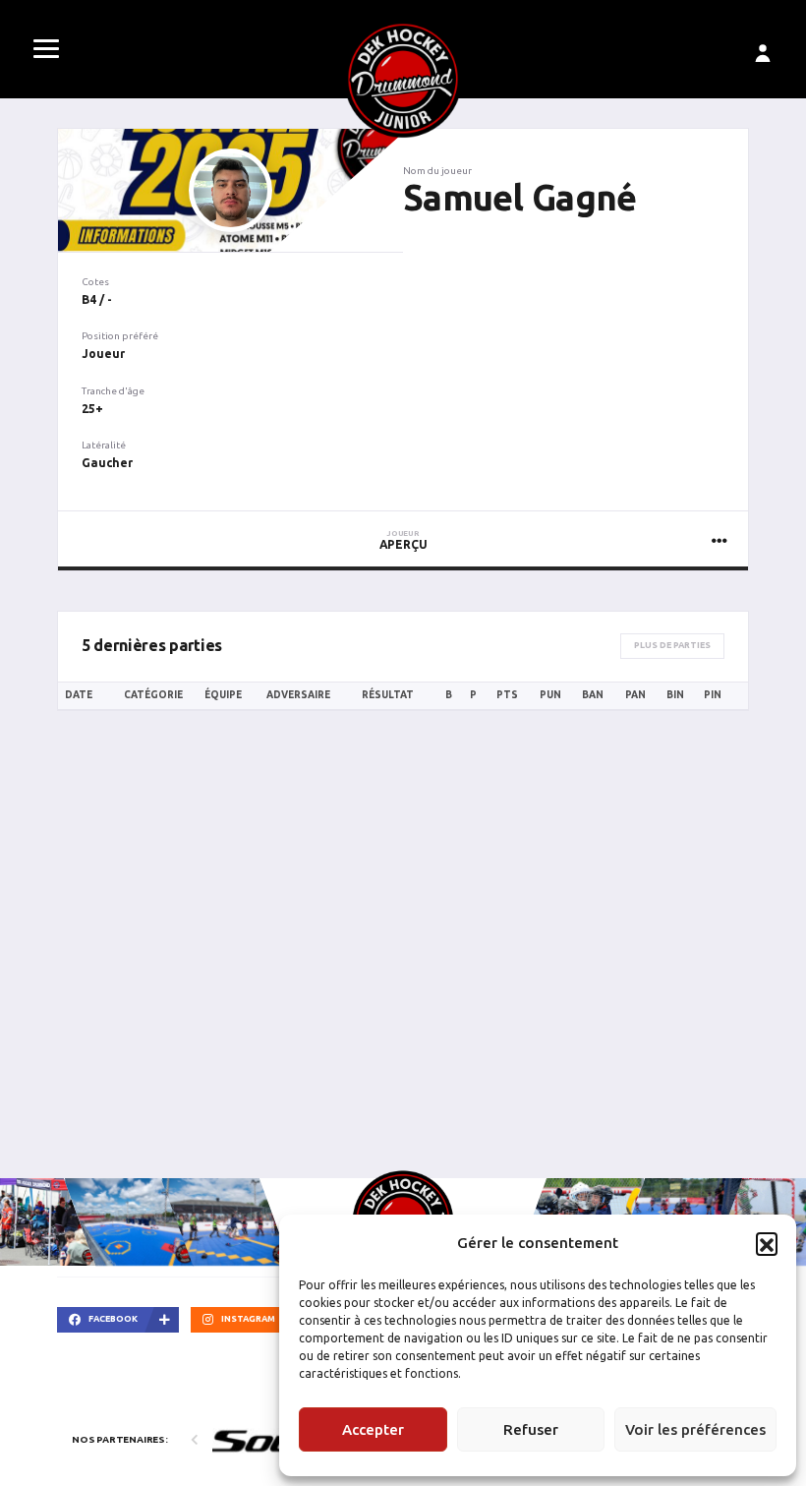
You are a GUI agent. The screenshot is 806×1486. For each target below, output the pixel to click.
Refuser (530, 1429)
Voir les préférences (695, 1429)
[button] (767, 1243)
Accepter (373, 1429)
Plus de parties (672, 645)
